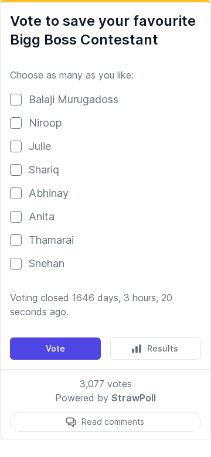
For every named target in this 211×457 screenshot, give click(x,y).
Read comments (112, 422)
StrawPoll (133, 398)
